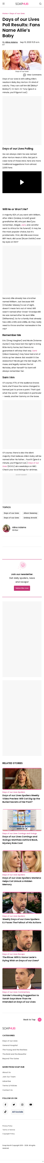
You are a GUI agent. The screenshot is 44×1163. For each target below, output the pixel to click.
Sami (34, 350)
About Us (6, 1072)
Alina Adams (11, 42)
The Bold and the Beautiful (14, 1054)
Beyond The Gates (10, 1058)
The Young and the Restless (14, 1050)
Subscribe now (22, 588)
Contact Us (7, 1090)
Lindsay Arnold (30, 517)
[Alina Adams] (7, 528)
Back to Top (29, 1019)
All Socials (17, 1111)
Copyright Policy (8, 1134)
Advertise (6, 1081)
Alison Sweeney (30, 513)
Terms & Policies (9, 1085)
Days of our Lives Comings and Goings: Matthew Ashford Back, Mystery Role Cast (20, 840)
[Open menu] (3, 3)
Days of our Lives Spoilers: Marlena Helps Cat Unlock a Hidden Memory (21, 881)
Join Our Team (9, 1077)
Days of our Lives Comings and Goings (19, 833)
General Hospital (10, 1045)
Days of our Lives (11, 513)
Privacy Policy (7, 1126)
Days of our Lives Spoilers (13, 792)
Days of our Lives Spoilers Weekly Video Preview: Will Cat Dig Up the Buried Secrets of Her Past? (21, 798)
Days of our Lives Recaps (13, 954)
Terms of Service (8, 1130)
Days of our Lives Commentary (16, 992)
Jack (23, 225)
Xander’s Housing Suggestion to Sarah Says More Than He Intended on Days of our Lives (20, 998)
